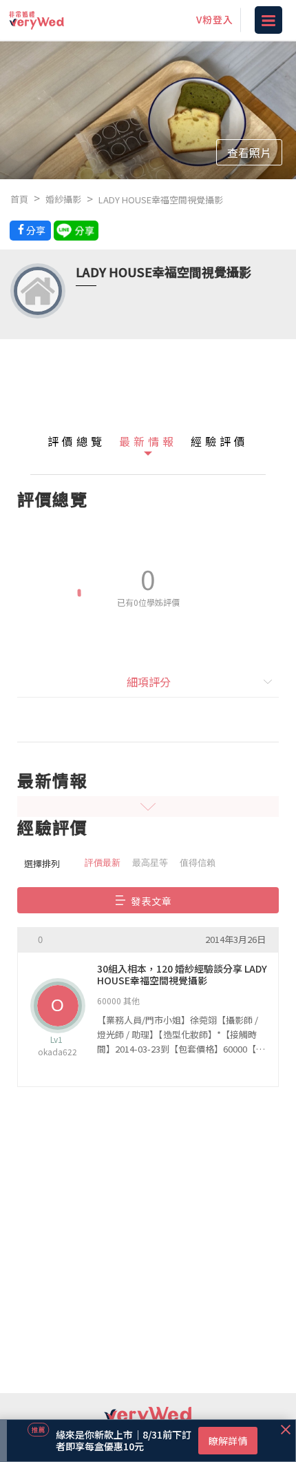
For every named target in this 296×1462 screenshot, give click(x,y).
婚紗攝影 (63, 198)
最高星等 (150, 862)
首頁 (19, 198)
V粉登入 (214, 19)
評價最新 (102, 862)
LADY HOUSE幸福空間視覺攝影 (160, 199)
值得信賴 (197, 862)
